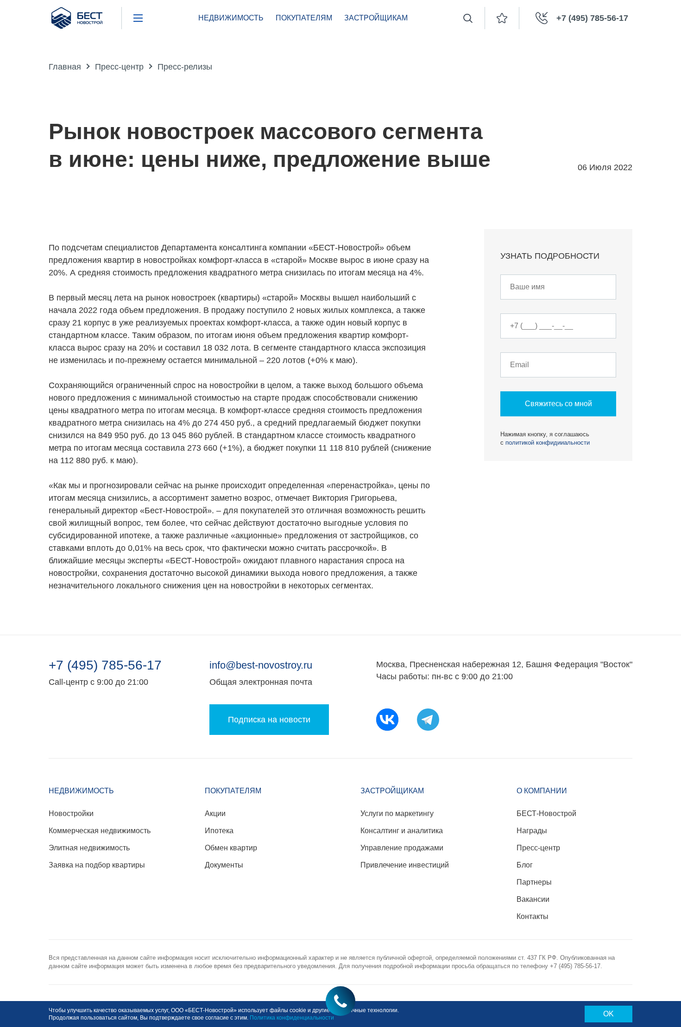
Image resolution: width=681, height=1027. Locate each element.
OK (608, 1014)
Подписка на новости (269, 719)
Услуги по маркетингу (397, 813)
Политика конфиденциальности (292, 1017)
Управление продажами (401, 848)
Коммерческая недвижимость (100, 831)
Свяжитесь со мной (558, 404)
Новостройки (71, 813)
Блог (525, 865)
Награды (532, 831)
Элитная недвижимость (89, 848)
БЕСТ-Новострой (546, 813)
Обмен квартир (231, 848)
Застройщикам (376, 18)
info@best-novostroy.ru (260, 665)
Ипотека (219, 831)
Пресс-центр (119, 66)
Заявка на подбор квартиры (97, 865)
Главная (65, 66)
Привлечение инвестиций (404, 865)
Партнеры (534, 882)
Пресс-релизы (185, 66)
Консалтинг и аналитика (401, 831)
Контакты (533, 916)
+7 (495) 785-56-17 (105, 665)
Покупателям (304, 18)
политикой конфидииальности (547, 442)
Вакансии (533, 899)
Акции (215, 813)
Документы (224, 865)
